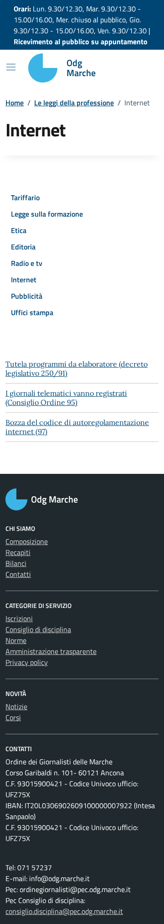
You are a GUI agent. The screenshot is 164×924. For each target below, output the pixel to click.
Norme (15, 640)
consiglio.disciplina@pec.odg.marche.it (64, 911)
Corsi (13, 717)
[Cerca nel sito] (139, 68)
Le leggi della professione (74, 102)
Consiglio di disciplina (38, 629)
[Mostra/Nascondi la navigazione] (10, 67)
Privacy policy (26, 662)
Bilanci (15, 563)
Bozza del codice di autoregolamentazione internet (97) (77, 427)
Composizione (26, 541)
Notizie (16, 706)
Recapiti (18, 552)
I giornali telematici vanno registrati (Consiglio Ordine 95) (66, 398)
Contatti (18, 574)
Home (14, 102)
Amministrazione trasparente (51, 651)
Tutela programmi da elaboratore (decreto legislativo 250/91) (76, 368)
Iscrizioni (19, 618)
